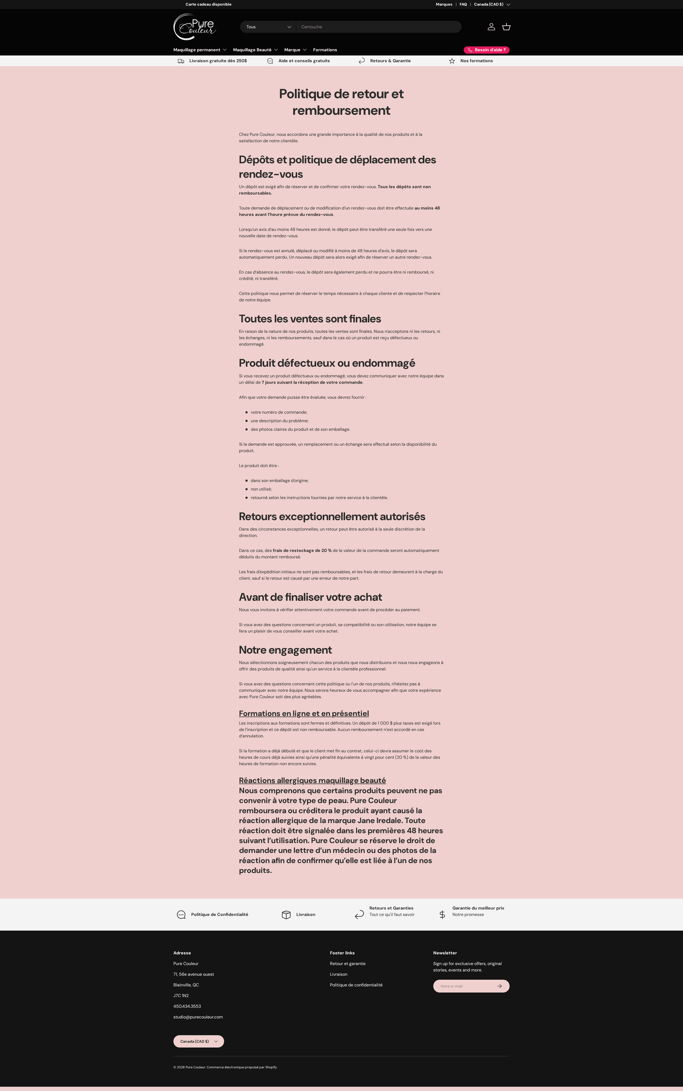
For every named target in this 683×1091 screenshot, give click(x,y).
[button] (506, 27)
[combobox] (351, 27)
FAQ (463, 4)
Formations (325, 50)
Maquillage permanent (196, 50)
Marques (444, 4)
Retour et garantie (348, 963)
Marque (292, 50)
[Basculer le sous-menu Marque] (304, 49)
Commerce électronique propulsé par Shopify (242, 1067)
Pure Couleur (195, 1067)
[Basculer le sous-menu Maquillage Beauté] (276, 49)
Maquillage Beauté (252, 50)
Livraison (338, 974)
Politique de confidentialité (356, 985)
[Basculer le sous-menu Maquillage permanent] (224, 49)
